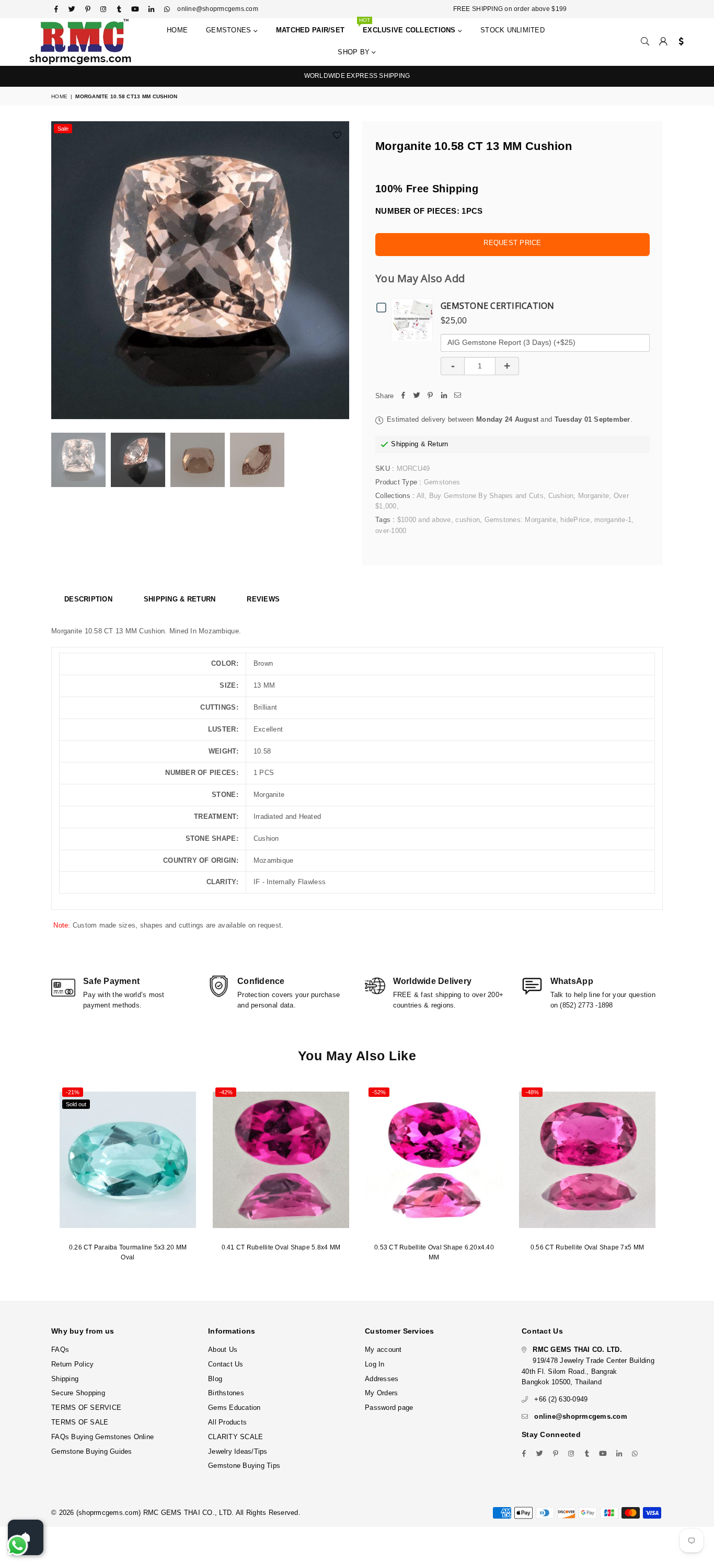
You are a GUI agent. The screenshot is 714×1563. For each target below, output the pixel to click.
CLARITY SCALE (235, 1437)
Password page (389, 1407)
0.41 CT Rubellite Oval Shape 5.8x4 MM (281, 1247)
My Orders (381, 1393)
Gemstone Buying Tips (244, 1465)
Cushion (561, 496)
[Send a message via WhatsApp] (17, 1545)
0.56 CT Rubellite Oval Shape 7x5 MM (587, 1247)
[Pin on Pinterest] (430, 396)
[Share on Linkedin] (444, 396)
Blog (215, 1379)
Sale (62, 128)
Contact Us (226, 1364)
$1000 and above (424, 520)
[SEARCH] (645, 42)
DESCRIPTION (88, 599)
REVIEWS (263, 599)
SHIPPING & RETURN (179, 599)
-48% (532, 1092)
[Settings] (678, 42)
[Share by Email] (457, 396)
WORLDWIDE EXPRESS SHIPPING (357, 75)
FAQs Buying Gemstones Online (102, 1437)
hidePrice (575, 520)
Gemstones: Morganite (520, 520)
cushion (467, 520)
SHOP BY (355, 52)
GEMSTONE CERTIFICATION (498, 305)
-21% (72, 1092)
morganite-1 (612, 520)
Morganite (593, 496)
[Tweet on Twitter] (416, 396)
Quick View (414, 319)
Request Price (512, 243)
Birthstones (226, 1393)
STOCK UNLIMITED (512, 30)
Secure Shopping (78, 1393)
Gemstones (230, 30)
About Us (222, 1349)
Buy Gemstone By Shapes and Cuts (486, 496)
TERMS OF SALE (79, 1422)
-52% (379, 1092)
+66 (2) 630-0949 (561, 1399)
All (421, 496)
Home (177, 30)
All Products (227, 1422)
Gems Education (234, 1407)
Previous (60, 270)
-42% (226, 1092)
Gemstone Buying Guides (91, 1451)
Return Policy (72, 1364)
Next (340, 270)
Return (438, 444)
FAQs (60, 1349)
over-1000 (390, 531)
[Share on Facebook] (403, 396)
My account (383, 1349)
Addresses (381, 1379)
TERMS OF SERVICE (86, 1407)
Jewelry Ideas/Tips (238, 1451)
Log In (375, 1364)
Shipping (404, 444)
